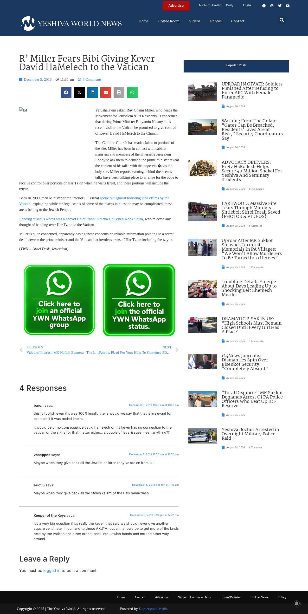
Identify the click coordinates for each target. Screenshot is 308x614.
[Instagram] (272, 5)
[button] (282, 20)
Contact (237, 21)
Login (247, 5)
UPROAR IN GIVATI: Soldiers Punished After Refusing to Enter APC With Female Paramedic (252, 91)
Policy (282, 597)
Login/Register (231, 597)
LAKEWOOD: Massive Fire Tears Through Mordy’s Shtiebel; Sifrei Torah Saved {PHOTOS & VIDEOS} (251, 210)
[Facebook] (264, 5)
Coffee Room (169, 21)
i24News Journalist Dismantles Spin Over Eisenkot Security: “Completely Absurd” (245, 362)
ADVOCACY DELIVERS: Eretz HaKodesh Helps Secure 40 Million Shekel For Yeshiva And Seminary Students (252, 171)
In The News (259, 597)
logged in (51, 570)
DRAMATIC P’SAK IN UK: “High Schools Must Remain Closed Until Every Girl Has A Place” (252, 325)
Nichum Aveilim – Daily (216, 5)
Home (144, 21)
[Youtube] (287, 5)
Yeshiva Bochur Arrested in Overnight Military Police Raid (250, 434)
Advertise (161, 597)
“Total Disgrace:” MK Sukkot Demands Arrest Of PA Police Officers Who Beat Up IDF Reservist (252, 399)
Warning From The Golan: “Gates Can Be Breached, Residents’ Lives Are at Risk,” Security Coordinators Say (252, 130)
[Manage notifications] (297, 603)
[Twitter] (279, 5)
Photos (216, 21)
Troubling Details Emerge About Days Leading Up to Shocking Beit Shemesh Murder (249, 288)
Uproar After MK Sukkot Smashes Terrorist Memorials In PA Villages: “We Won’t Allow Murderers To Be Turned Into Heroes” (252, 249)
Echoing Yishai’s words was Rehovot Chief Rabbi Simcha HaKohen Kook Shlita (81, 219)
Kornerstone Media (153, 609)
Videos (194, 21)
